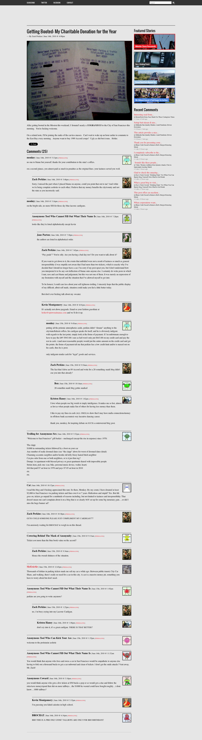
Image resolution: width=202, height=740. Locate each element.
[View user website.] (126, 572)
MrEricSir (32, 566)
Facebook (56, 2)
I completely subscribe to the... (147, 152)
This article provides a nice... (146, 132)
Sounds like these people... (146, 162)
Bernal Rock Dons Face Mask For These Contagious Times (155, 117)
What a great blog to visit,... (146, 182)
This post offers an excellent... (147, 192)
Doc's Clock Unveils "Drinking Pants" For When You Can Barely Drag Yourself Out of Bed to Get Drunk (154, 176)
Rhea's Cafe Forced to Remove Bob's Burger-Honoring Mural (152, 146)
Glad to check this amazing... (146, 172)
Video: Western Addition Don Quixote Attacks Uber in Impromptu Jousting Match (152, 166)
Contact (70, 2)
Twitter (44, 2)
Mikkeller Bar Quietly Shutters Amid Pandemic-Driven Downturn (153, 126)
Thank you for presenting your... (148, 142)
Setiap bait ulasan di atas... (145, 122)
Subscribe (31, 2)
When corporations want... (145, 202)
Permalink (63, 158)
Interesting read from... (144, 114)
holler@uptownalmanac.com (54, 312)
